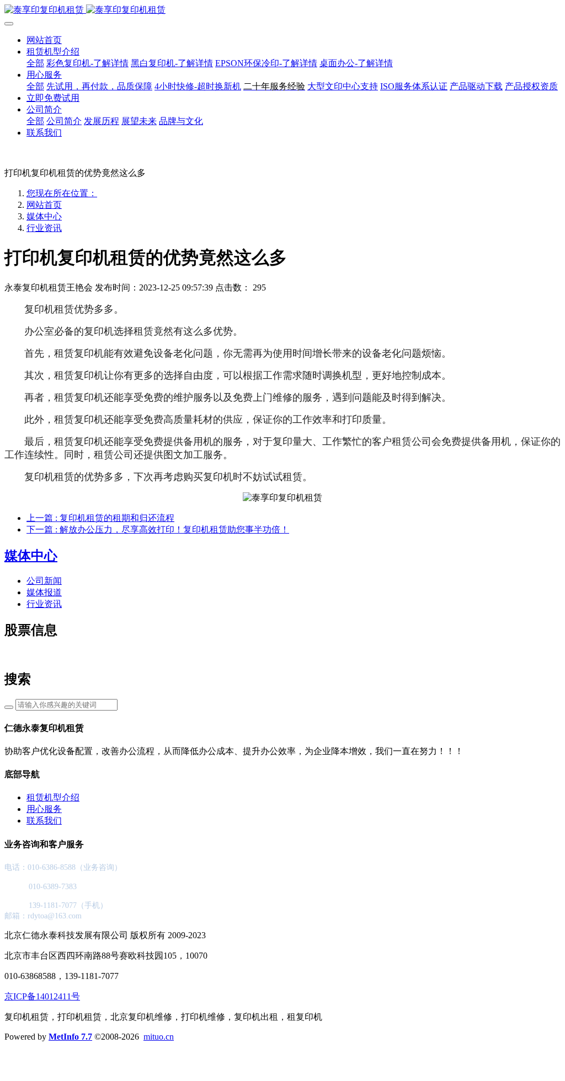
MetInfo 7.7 (70, 1036)
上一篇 (100, 518)
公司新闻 (44, 580)
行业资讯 (44, 228)
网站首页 (44, 40)
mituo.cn (158, 1036)
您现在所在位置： (61, 193)
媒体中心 (44, 216)
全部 (35, 63)
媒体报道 (44, 592)
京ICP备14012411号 (42, 996)
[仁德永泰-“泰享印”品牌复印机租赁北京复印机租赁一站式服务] (282, 10)
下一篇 (157, 529)
